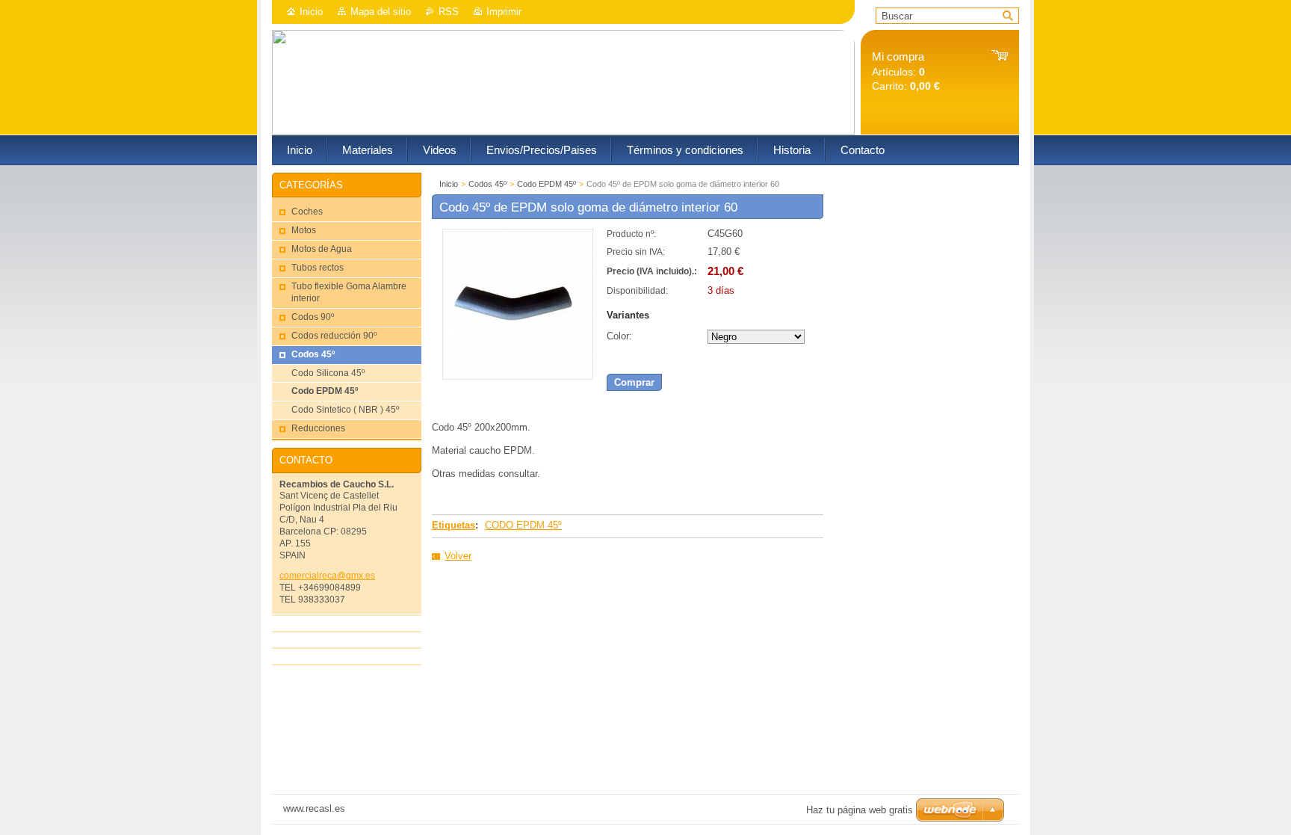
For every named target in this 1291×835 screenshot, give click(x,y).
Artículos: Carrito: (906, 71)
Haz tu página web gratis (859, 810)
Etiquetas (453, 525)
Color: (619, 336)
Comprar (634, 382)
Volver (458, 555)
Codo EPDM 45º (546, 183)
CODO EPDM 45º (523, 525)
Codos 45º (487, 183)
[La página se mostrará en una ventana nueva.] (517, 376)
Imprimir (503, 11)
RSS (449, 11)
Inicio (311, 11)
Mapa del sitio (380, 11)
